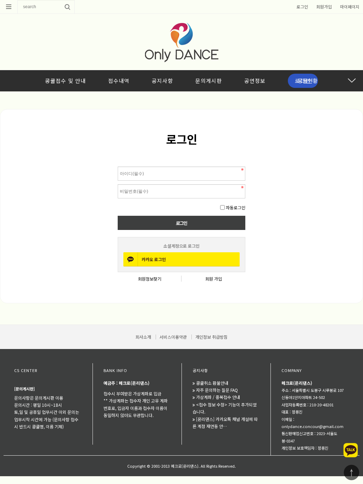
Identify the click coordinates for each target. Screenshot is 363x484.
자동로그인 (235, 207)
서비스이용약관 (173, 337)
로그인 (302, 7)
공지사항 (162, 80)
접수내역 (118, 80)
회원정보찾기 (149, 279)
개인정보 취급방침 (211, 337)
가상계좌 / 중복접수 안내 (218, 397)
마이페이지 (349, 7)
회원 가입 (213, 279)
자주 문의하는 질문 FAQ (217, 390)
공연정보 (255, 80)
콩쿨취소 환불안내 (212, 383)
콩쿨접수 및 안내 (65, 80)
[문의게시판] (24, 389)
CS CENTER (25, 370)
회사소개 (143, 337)
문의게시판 (208, 80)
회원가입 (324, 7)
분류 (9, 6)
